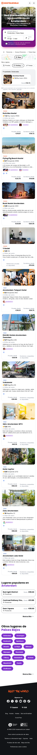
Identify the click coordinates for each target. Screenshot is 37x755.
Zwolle (19, 663)
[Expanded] (4, 52)
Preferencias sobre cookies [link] (18, 746)
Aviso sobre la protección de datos (18, 734)
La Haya (17, 646)
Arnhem (30, 657)
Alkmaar (28, 646)
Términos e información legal (12, 738)
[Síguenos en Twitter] (12, 701)
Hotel (4, 288)
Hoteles (17, 713)
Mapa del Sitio (25, 742)
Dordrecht (7, 641)
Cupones (25, 738)
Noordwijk (19, 652)
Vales (31, 738)
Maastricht (7, 663)
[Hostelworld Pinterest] (24, 701)
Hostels (11, 713)
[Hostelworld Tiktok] (28, 701)
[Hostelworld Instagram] (16, 701)
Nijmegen (6, 652)
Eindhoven (7, 668)
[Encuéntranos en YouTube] (20, 701)
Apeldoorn (20, 641)
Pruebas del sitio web (13, 742)
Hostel (5, 111)
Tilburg (6, 657)
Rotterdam (7, 635)
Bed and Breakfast (26, 713)
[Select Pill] (29, 3)
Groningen (20, 635)
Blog (6, 713)
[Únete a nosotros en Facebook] (8, 701)
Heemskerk (18, 657)
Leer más (19, 89)
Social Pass (18, 717)
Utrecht (6, 646)
